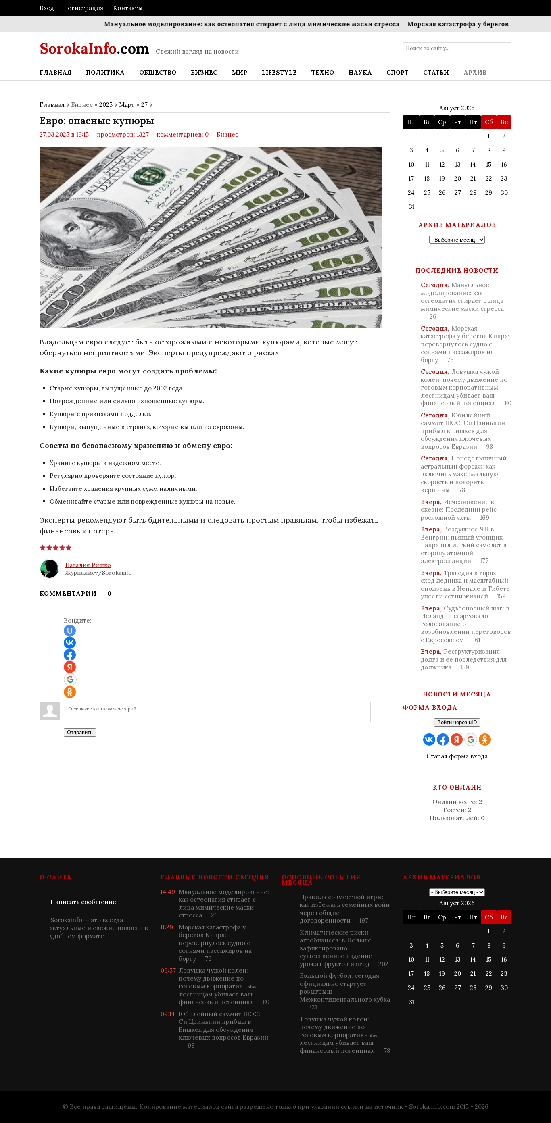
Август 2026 (457, 108)
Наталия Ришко (88, 565)
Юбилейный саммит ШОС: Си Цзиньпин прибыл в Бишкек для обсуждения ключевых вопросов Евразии (463, 430)
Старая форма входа (457, 756)
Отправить (80, 732)
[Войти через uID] (70, 631)
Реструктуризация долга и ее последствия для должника (464, 659)
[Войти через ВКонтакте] (70, 643)
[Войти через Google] (70, 679)
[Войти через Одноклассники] (70, 692)
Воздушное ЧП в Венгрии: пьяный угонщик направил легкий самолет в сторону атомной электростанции (464, 545)
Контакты (128, 8)
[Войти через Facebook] (70, 655)
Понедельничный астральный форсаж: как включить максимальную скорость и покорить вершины (464, 474)
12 (442, 164)
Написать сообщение (83, 902)
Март (127, 104)
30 (504, 192)
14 (473, 164)
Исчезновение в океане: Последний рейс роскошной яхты (459, 509)
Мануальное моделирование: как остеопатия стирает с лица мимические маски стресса (231, 24)
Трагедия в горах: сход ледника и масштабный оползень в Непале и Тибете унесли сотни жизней (465, 584)
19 (442, 178)
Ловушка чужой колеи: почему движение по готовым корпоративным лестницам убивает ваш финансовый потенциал (466, 387)
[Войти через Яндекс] (70, 667)
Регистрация (83, 8)
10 (411, 164)
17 (411, 178)
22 (489, 178)
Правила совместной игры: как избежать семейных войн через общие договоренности (345, 909)
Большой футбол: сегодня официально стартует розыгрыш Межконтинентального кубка (345, 991)
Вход (47, 8)
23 (504, 178)
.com (94, 48)
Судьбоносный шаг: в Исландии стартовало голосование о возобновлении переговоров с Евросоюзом (466, 624)
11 (427, 164)
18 (427, 178)
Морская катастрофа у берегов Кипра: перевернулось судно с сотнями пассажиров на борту (465, 344)
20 (457, 178)
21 (473, 178)
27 (144, 104)
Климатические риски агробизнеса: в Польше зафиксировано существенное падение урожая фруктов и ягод (344, 948)
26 (442, 192)
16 (504, 164)
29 (488, 192)
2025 (106, 104)
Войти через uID (457, 722)
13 (458, 164)
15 (488, 164)
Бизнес (227, 134)
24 (411, 192)
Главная (52, 104)
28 (473, 192)
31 (411, 206)
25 (427, 192)
